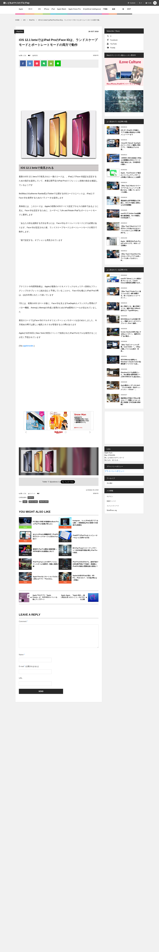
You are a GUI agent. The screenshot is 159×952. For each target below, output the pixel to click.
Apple (25, 501)
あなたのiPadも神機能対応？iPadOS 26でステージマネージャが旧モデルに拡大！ (46, 536)
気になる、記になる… (112, 460)
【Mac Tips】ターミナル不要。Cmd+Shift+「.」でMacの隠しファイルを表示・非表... (130, 348)
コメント (32, 493)
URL (20, 678)
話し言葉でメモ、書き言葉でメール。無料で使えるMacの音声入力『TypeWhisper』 (130, 308)
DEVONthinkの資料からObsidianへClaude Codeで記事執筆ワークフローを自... (131, 362)
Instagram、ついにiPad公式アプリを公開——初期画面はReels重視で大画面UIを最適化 (85, 523)
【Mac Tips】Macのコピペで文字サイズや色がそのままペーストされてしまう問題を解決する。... (131, 229)
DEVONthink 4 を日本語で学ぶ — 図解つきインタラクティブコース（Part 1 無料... (131, 321)
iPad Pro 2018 (44, 501)
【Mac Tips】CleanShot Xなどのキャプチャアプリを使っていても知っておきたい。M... (131, 257)
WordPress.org (112, 510)
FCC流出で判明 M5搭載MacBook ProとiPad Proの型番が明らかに (46, 523)
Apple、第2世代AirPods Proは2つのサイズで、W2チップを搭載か (131, 243)
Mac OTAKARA (110, 455)
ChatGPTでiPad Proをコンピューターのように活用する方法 (85, 536)
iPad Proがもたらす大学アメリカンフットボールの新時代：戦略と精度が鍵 (46, 564)
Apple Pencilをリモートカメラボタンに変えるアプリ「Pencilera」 (46, 578)
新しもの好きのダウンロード (114, 458)
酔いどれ (23, 55)
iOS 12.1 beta (33, 501)
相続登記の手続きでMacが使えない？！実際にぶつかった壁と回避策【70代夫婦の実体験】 (130, 401)
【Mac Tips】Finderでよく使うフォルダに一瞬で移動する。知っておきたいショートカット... (131, 294)
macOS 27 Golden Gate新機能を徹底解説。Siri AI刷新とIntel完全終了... (130, 215)
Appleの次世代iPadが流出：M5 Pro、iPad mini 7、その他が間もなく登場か (85, 578)
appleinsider (28, 346)
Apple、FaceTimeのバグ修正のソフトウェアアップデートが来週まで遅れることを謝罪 (131, 175)
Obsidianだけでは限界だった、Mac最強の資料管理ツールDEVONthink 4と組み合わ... (131, 375)
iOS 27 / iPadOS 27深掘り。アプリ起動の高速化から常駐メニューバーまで (130, 132)
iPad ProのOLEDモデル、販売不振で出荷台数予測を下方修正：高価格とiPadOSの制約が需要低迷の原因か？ (85, 564)
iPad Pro (20, 31)
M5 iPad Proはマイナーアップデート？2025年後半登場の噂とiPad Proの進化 (85, 550)
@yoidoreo (54, 482)
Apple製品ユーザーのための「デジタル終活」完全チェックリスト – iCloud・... (130, 387)
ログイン (110, 496)
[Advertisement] (58, 88)
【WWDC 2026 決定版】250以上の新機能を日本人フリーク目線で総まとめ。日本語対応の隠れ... (131, 161)
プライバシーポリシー (114, 471)
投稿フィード (111, 501)
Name (21, 655)
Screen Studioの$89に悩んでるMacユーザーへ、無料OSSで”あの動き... (131, 334)
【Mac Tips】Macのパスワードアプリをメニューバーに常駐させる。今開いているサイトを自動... (131, 189)
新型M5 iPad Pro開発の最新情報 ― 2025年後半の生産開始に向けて (45, 550)
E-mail (21, 666)
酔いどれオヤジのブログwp (16, 3)
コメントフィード (113, 506)
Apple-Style (108, 453)
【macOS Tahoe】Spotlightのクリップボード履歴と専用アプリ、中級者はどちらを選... (130, 146)
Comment (22, 621)
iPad (65, 527)
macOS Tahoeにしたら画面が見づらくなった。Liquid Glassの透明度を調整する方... (131, 281)
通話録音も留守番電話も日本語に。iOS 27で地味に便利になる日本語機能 (131, 203)
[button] (155, 3)
